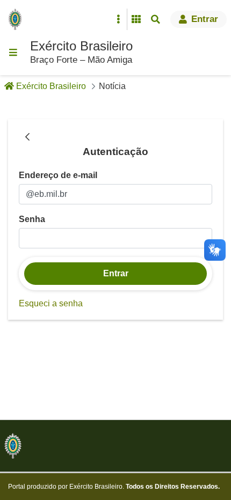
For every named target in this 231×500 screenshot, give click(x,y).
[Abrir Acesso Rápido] (118, 19)
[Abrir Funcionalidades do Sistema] (136, 19)
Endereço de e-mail (58, 175)
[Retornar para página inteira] (27, 137)
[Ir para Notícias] (12, 446)
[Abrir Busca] (155, 19)
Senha (32, 219)
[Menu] (12, 52)
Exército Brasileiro (81, 46)
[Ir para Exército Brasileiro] (17, 19)
